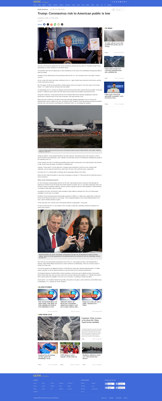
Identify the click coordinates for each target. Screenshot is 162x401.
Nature (87, 5)
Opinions (61, 5)
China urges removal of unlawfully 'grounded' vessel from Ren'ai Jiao (114, 96)
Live (102, 5)
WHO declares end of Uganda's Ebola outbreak (68, 356)
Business (55, 5)
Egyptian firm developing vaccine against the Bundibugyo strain (46, 356)
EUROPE (35, 391)
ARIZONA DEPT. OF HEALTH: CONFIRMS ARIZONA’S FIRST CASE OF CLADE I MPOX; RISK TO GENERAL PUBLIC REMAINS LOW (69, 304)
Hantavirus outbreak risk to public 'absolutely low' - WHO (92, 303)
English (82, 383)
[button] (41, 59)
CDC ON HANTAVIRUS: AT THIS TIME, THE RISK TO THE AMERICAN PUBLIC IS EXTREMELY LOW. (47, 304)
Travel (83, 5)
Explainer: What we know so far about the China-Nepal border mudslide (91, 320)
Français (83, 386)
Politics (50, 5)
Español (93, 383)
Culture (73, 5)
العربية (93, 386)
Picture (92, 5)
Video (97, 5)
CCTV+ (82, 391)
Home (34, 5)
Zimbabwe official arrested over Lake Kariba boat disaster (91, 356)
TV (105, 5)
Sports (78, 5)
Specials (109, 5)
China (39, 5)
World (43, 5)
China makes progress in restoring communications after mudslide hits (113, 70)
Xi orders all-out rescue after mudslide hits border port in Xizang (114, 44)
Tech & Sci (67, 5)
